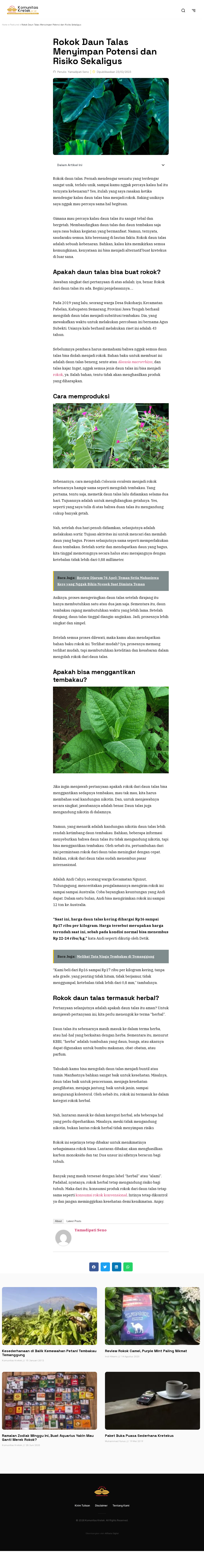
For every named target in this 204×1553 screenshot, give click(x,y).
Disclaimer (101, 1505)
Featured (14, 24)
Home (5, 24)
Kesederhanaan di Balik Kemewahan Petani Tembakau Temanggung (49, 1353)
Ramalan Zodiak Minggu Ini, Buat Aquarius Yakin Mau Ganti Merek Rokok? (48, 1437)
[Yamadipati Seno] (63, 1244)
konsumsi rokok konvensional (101, 1195)
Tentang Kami (121, 1505)
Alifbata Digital (112, 1533)
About (58, 1221)
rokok (58, 374)
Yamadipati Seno (91, 1230)
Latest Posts (74, 1221)
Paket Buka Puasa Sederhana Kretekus (139, 1435)
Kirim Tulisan (82, 1505)
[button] (163, 165)
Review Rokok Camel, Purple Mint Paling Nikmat (146, 1351)
